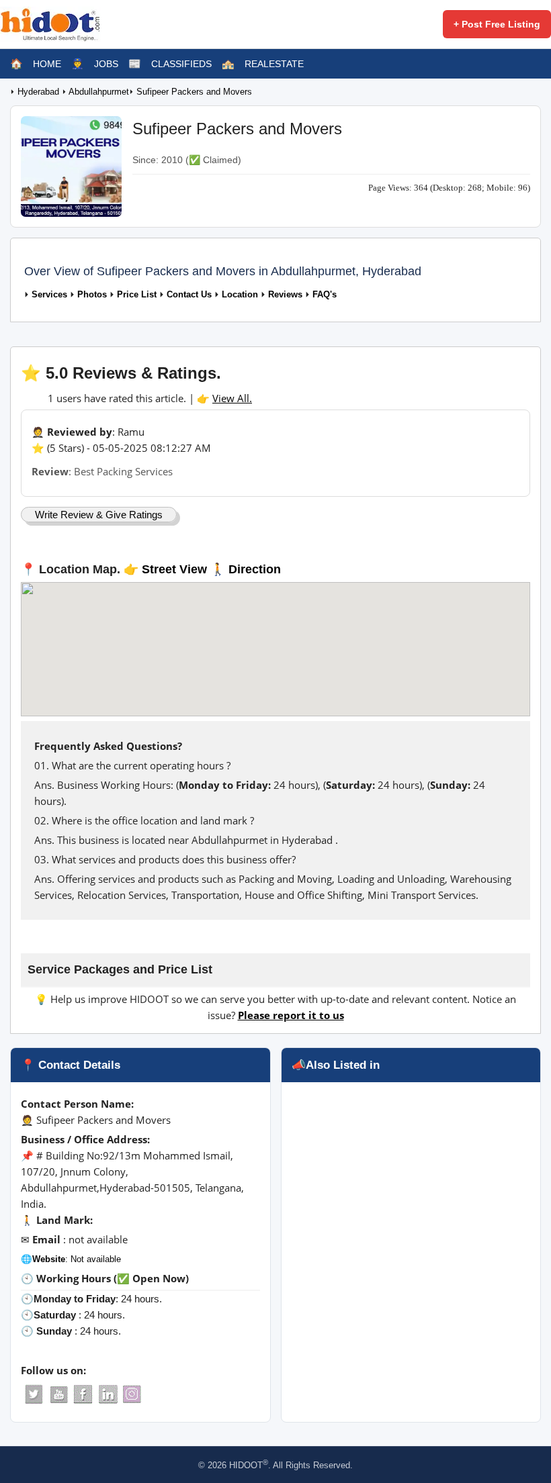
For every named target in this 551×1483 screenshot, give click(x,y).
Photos (92, 294)
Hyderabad (39, 92)
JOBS (106, 63)
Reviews (285, 294)
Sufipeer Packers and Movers (194, 92)
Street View (174, 569)
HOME (47, 63)
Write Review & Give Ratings (99, 514)
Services (49, 294)
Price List (137, 294)
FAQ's (324, 294)
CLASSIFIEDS (181, 63)
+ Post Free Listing (497, 24)
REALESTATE (274, 63)
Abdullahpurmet (99, 92)
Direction (254, 569)
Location (240, 294)
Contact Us (189, 294)
